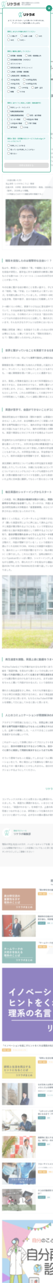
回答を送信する (26, 165)
